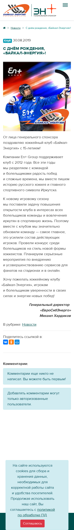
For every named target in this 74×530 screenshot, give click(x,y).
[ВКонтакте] (5, 342)
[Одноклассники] (11, 342)
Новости (29, 324)
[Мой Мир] (17, 342)
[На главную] (29, 10)
